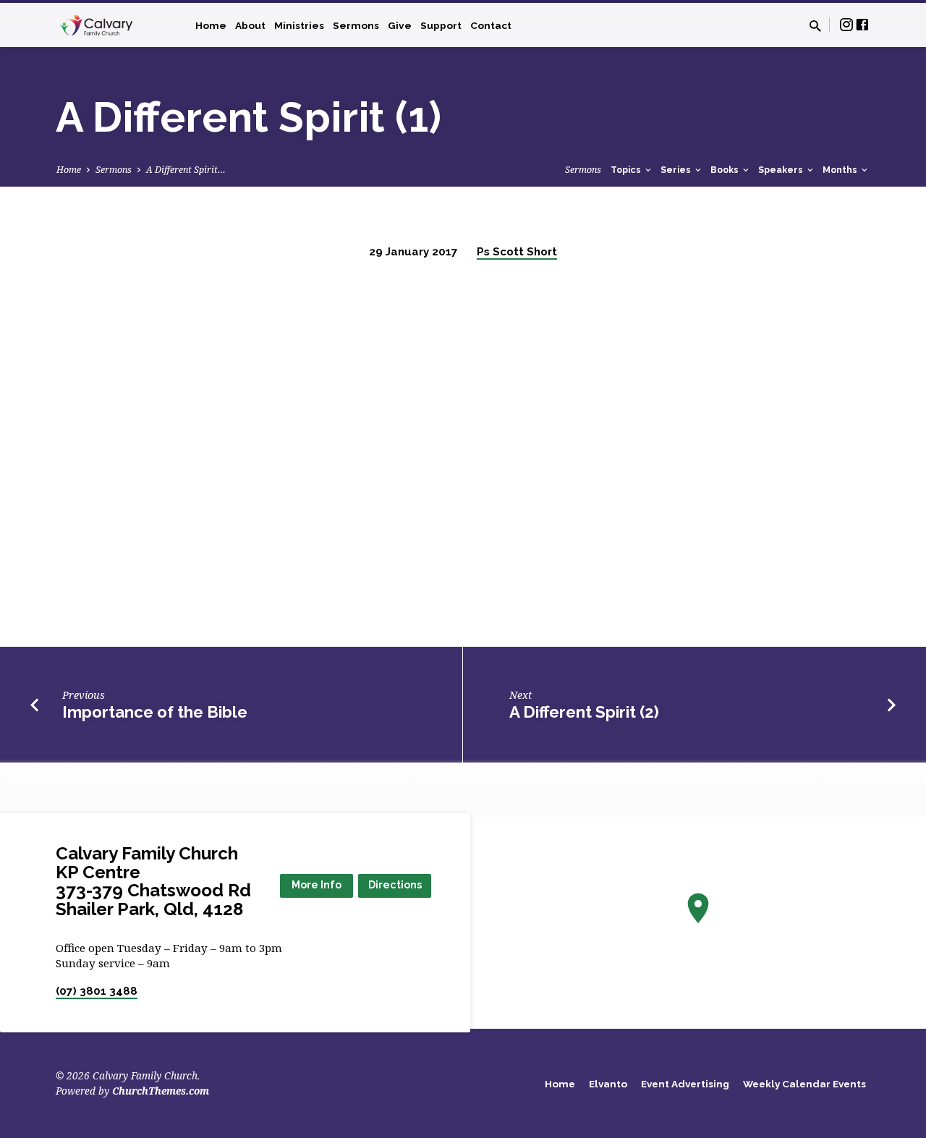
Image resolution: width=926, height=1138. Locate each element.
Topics (627, 169)
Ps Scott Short (517, 251)
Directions (395, 885)
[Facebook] (862, 24)
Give (400, 25)
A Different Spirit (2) (584, 711)
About (250, 25)
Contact (490, 25)
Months (841, 169)
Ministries (299, 25)
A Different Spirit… (186, 170)
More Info (316, 885)
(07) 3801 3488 (96, 991)
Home (210, 25)
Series (676, 169)
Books (725, 169)
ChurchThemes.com (160, 1090)
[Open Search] (815, 25)
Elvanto (608, 1084)
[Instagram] (846, 24)
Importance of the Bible (154, 711)
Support (441, 25)
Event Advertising (685, 1084)
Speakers (781, 169)
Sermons (356, 25)
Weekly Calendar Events (804, 1084)
